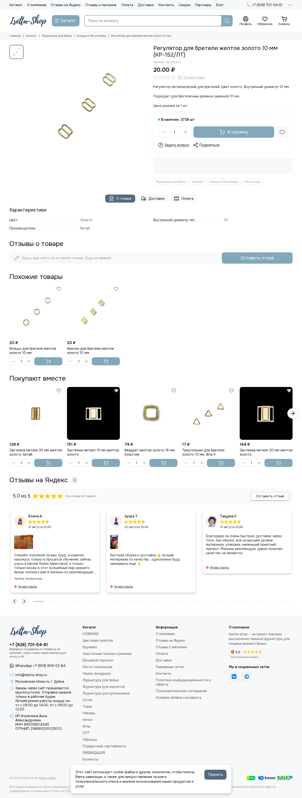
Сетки (87, 700)
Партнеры (203, 5)
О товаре (124, 198)
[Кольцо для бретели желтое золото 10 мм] (35, 311)
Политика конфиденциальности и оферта (183, 682)
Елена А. (35, 516)
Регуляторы (253, 182)
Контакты (166, 5)
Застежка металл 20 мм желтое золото (266, 452)
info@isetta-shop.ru (31, 675)
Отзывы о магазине (101, 5)
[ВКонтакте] (234, 676)
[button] (9, 413)
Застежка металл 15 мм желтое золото (93, 452)
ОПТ (86, 733)
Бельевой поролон (98, 660)
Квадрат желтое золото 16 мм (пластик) (150, 452)
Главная (15, 36)
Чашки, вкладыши (97, 673)
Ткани (87, 706)
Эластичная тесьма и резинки (107, 654)
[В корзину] (48, 361)
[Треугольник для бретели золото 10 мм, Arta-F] (208, 413)
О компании (36, 5)
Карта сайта (47, 778)
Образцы (90, 739)
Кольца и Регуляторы (91, 36)
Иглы (86, 726)
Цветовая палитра (98, 640)
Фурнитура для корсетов (104, 687)
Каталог (15, 5)
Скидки (184, 5)
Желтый (197, 182)
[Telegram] (247, 676)
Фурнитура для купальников (106, 693)
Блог (220, 5)
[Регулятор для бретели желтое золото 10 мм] (87, 106)
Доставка (146, 5)
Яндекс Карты (27, 587)
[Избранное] (282, 132)
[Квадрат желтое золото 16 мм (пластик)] (151, 413)
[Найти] (227, 20)
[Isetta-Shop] (28, 21)
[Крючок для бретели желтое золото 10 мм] (93, 311)
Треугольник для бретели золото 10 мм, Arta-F (203, 452)
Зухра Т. (131, 516)
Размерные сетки (170, 667)
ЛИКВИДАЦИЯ (94, 753)
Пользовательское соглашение (181, 691)
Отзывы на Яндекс (66, 5)
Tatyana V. (228, 516)
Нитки (87, 720)
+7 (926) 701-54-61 (267, 5)
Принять (215, 774)
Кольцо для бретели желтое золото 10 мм (32, 350)
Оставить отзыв (257, 258)
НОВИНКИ (91, 634)
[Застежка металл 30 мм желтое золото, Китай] (35, 413)
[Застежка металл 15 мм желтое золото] (93, 413)
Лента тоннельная (97, 667)
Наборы (89, 713)
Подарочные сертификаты (104, 746)
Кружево (90, 647)
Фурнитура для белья (57, 36)
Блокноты (90, 759)
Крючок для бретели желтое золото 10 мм (90, 350)
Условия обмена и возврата (178, 697)
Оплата (127, 5)
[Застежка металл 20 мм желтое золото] (266, 413)
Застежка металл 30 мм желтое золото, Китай (35, 452)
